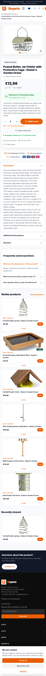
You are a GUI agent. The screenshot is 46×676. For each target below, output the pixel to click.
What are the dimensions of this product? (20, 264)
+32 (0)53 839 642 (8, 594)
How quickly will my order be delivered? (20, 282)
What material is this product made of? (19, 277)
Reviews (7, 243)
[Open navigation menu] (23, 8)
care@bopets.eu (22, 594)
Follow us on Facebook (10, 599)
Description (8, 166)
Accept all (23, 660)
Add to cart (33, 121)
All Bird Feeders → (38, 295)
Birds (7, 14)
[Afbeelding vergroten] (41, 51)
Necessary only (23, 666)
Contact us (9, 566)
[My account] (39, 8)
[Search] (35, 8)
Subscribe (23, 616)
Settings (23, 671)
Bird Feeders (13, 14)
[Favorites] (43, 8)
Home (3, 14)
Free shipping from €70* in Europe (13, 1)
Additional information (13, 235)
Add (24, 328)
